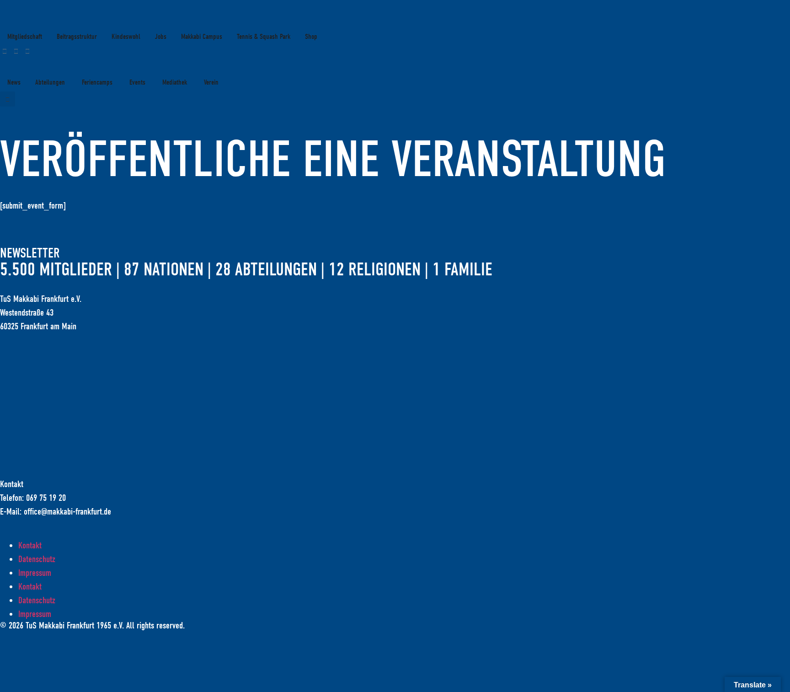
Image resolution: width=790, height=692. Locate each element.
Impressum (34, 573)
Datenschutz (36, 559)
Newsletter (29, 253)
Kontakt (30, 545)
